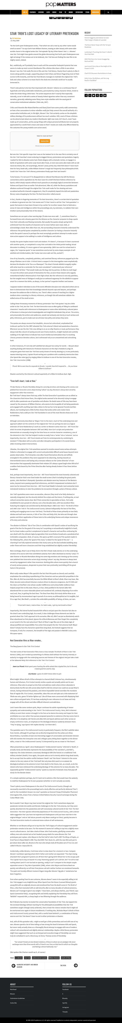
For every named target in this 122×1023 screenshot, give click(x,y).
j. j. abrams (18, 958)
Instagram (65, 1007)
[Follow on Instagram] (63, 17)
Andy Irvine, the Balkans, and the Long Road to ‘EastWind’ (97, 79)
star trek (27, 958)
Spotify (64, 1003)
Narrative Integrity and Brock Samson (27, 966)
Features (33, 12)
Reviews (41, 12)
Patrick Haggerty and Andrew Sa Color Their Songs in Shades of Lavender (97, 39)
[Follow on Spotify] (71, 17)
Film (60, 12)
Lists (48, 12)
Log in (52, 146)
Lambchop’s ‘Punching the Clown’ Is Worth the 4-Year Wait (98, 53)
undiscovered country (39, 958)
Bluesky (65, 998)
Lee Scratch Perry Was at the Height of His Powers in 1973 (98, 67)
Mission (12, 994)
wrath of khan (66, 958)
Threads (65, 1012)
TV (65, 12)
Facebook (65, 989)
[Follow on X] (51, 17)
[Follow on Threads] (67, 17)
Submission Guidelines (17, 998)
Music (54, 12)
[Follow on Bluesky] (55, 17)
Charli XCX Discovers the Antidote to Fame (98, 73)
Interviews (79, 12)
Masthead (13, 989)
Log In (25, 12)
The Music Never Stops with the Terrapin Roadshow (98, 46)
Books (71, 12)
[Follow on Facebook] (59, 17)
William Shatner (54, 958)
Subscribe (95, 12)
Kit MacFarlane (16, 38)
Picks (87, 12)
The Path (63, 965)
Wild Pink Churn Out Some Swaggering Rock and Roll (97, 60)
